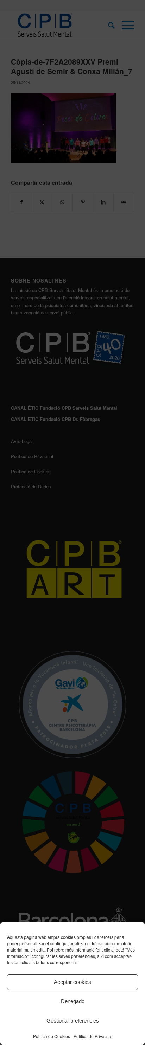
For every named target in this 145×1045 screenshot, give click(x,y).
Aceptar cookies (72, 982)
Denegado (72, 1001)
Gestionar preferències (72, 1021)
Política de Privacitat (93, 1036)
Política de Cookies (51, 1036)
